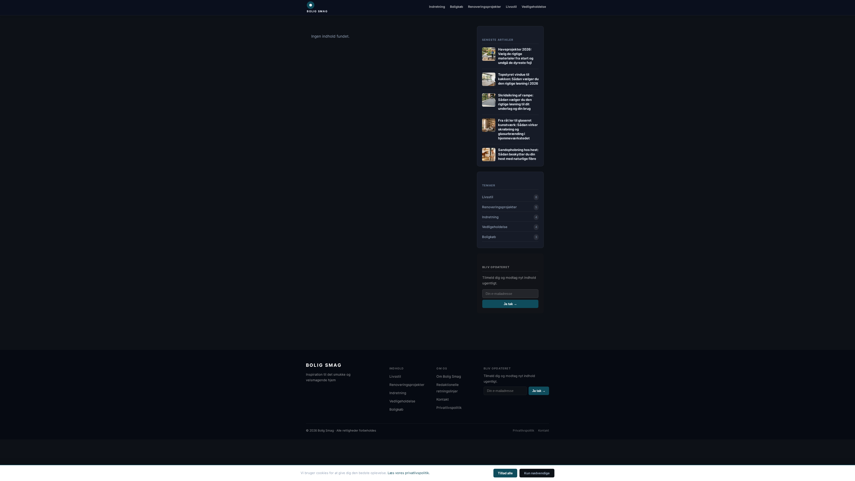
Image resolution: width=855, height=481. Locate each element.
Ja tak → (510, 304)
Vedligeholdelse (534, 6)
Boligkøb (456, 6)
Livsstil (511, 6)
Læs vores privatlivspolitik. (409, 473)
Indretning (437, 6)
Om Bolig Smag (448, 376)
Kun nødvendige (537, 473)
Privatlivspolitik (449, 408)
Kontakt (442, 399)
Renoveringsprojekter (484, 6)
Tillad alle (505, 473)
